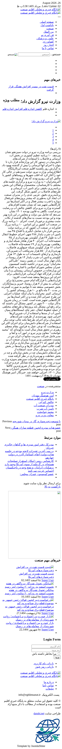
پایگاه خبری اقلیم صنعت (40, 398)
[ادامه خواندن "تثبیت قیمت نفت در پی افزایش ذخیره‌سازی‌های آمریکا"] (27, 570)
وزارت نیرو (47, 392)
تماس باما (48, 685)
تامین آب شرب (45, 408)
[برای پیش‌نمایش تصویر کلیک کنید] (46, 121)
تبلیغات (50, 688)
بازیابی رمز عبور (44, 666)
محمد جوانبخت (45, 411)
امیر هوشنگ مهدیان (43, 395)
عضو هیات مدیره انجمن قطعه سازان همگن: (35, 427)
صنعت (40, 386)
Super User (48, 580)
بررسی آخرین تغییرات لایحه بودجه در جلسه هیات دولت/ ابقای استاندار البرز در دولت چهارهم (29, 454)
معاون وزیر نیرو (45, 415)
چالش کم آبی (46, 402)
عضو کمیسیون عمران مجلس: (37, 474)
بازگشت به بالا (52, 486)
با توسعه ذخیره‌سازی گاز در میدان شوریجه (37, 421)
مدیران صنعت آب (44, 405)
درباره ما (49, 682)
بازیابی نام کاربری (44, 663)
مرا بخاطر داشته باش (44, 653)
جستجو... (55, 54)
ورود (57, 657)
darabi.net (39, 713)
